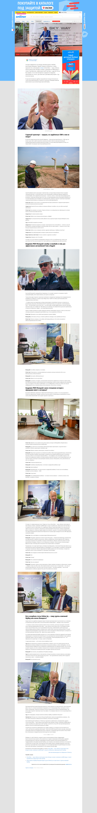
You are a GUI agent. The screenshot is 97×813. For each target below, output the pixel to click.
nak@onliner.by (69, 764)
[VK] (76, 21)
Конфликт (41, 767)
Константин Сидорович (56, 54)
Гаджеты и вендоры (29, 767)
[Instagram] (74, 21)
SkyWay (38, 767)
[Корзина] (80, 17)
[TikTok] (78, 21)
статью (42, 68)
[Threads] (80, 21)
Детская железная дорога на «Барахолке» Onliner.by (60, 752)
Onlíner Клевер (64, 12)
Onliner (35, 767)
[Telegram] (72, 21)
